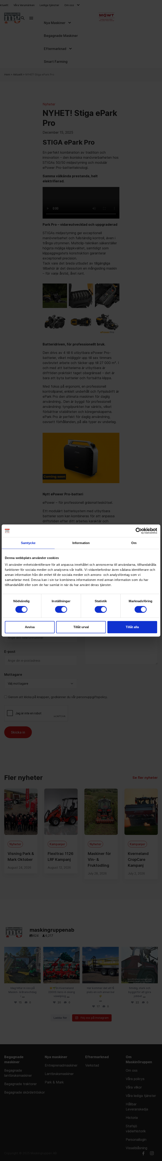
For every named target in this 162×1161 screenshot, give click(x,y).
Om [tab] (133, 543)
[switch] (61, 609)
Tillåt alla (132, 627)
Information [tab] (81, 543)
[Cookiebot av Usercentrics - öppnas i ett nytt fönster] (138, 531)
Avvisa (30, 627)
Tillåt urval (81, 627)
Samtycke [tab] (28, 543)
